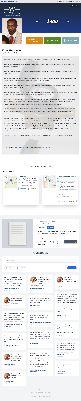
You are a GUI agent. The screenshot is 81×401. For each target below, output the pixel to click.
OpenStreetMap (42, 396)
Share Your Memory (70, 242)
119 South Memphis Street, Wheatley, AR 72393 (29, 184)
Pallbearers (7, 135)
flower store (46, 147)
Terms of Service (44, 394)
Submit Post (72, 268)
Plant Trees (33, 188)
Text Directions (23, 188)
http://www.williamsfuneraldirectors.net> (16, 131)
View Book (41, 227)
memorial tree (23, 147)
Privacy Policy (36, 394)
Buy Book (50, 227)
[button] (11, 180)
